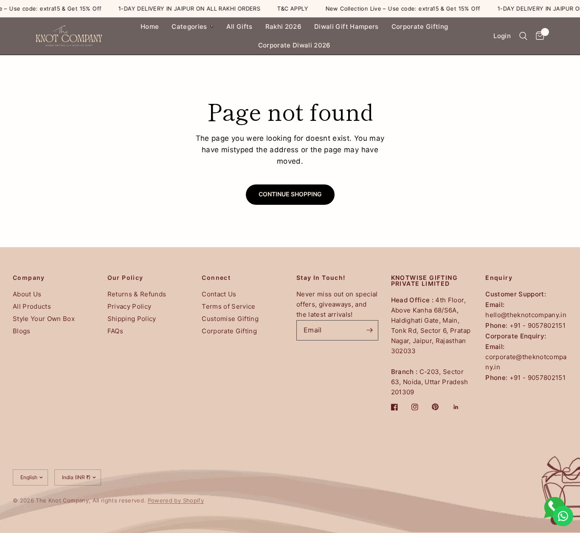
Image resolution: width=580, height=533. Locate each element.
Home (150, 26)
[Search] (523, 36)
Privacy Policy (129, 306)
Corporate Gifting (419, 26)
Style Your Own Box (44, 319)
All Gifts (239, 26)
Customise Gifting (230, 319)
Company (29, 278)
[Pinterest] (441, 407)
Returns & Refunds (136, 294)
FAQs (115, 331)
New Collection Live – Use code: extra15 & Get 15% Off (395, 8)
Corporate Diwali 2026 (294, 45)
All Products (32, 306)
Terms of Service (228, 306)
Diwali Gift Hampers (346, 26)
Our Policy (125, 278)
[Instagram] (420, 407)
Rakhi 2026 (283, 26)
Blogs (22, 331)
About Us (27, 294)
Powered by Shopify (176, 500)
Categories (189, 26)
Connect (216, 278)
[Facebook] (400, 407)
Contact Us (219, 294)
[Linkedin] (462, 407)
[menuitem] (149, 26)
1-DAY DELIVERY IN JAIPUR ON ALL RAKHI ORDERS (182, 8)
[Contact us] (563, 516)
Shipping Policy (131, 319)
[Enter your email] (369, 330)
